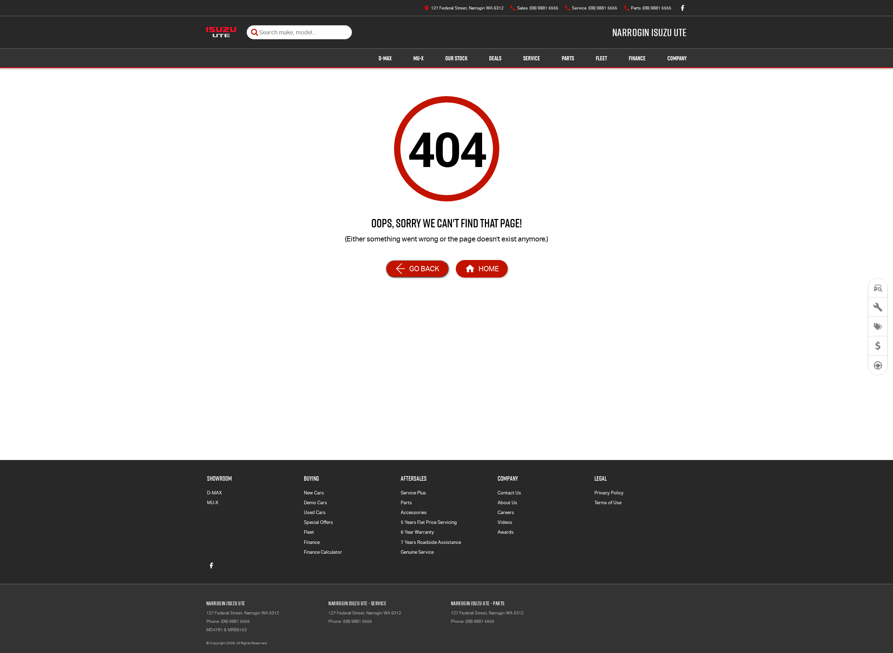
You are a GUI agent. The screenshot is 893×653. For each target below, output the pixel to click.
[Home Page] (221, 32)
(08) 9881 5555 (235, 621)
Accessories (414, 512)
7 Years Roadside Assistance (431, 542)
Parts (568, 58)
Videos (505, 522)
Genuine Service (417, 552)
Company (677, 58)
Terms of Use (607, 502)
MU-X (418, 58)
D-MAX (385, 58)
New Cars (314, 492)
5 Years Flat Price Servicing (429, 522)
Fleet (601, 58)
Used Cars (315, 512)
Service (531, 58)
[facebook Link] (682, 8)
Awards (506, 532)
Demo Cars (315, 502)
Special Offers (318, 522)
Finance (637, 58)
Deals (495, 58)
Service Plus (413, 492)
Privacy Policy (609, 492)
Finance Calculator (323, 552)
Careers (506, 512)
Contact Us (509, 492)
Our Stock (456, 58)
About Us (507, 502)
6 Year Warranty (417, 532)
